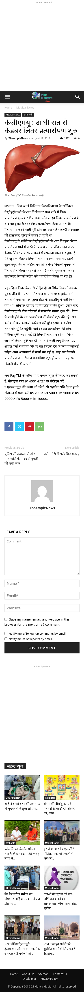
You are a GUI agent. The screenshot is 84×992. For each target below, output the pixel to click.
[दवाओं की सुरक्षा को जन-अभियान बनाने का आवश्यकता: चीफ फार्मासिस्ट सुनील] (62, 878)
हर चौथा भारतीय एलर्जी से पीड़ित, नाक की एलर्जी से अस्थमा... (59, 853)
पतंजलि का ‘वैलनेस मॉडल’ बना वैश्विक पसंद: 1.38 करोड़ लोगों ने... (21, 853)
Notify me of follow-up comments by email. (37, 633)
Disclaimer (29, 979)
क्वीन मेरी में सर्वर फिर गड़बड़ (62, 454)
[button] (7, 97)
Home (8, 107)
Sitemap (43, 974)
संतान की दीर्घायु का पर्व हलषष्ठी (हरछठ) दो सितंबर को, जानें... (59, 808)
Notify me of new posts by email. (31, 639)
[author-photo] (42, 501)
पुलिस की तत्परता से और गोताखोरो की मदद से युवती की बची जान (21, 458)
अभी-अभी (28, 114)
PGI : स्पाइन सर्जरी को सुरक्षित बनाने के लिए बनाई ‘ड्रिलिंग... (59, 949)
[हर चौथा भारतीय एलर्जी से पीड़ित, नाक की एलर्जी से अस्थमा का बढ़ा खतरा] (62, 832)
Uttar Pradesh (13, 797)
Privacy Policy (49, 979)
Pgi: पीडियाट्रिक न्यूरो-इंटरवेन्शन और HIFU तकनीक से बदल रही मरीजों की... (22, 949)
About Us (28, 974)
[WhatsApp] (39, 426)
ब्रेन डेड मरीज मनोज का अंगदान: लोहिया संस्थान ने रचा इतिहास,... (22, 899)
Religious (50, 797)
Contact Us (60, 974)
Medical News (25, 107)
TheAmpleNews (18, 138)
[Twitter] (19, 426)
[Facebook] (8, 426)
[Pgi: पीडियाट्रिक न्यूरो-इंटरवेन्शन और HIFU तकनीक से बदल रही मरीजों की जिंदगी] (22, 927)
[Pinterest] (29, 426)
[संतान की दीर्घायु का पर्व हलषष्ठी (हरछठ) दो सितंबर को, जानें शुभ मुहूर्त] (62, 787)
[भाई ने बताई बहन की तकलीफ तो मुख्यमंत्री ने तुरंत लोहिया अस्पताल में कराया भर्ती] (22, 787)
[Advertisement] (42, 47)
